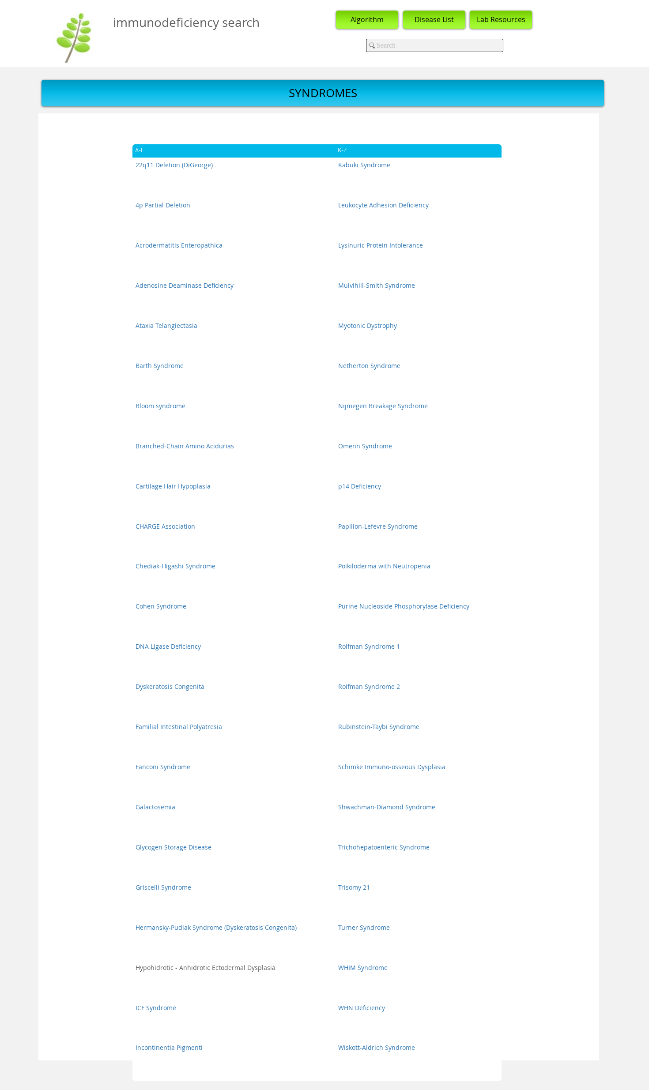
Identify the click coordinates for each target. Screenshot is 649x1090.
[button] (323, 93)
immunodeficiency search (186, 22)
